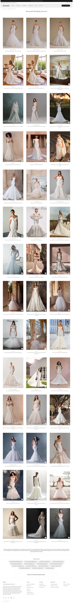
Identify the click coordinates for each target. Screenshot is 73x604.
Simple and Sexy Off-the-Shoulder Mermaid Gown (60, 277)
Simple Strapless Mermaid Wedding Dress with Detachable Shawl (60, 165)
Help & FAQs (28, 590)
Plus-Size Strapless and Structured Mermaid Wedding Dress (13, 88)
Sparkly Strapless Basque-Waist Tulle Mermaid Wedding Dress (13, 314)
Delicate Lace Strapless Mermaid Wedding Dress (59, 352)
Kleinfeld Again (41, 584)
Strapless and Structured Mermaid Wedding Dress (36, 88)
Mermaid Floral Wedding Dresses (29, 563)
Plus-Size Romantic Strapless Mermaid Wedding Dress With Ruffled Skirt (13, 542)
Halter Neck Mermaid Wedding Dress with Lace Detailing (36, 126)
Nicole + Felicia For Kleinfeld (13, 389)
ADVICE (36, 5)
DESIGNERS (18, 5)
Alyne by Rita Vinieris (60, 238)
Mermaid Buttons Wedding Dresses (44, 561)
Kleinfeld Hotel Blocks (42, 585)
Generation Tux (41, 587)
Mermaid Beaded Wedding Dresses (42, 563)
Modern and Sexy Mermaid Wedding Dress (13, 503)
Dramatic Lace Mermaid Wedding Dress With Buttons (59, 541)
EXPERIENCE (31, 5)
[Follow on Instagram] (5, 597)
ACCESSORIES (24, 5)
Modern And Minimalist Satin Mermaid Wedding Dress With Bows (59, 428)
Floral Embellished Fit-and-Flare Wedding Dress (13, 164)
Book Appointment (65, 5)
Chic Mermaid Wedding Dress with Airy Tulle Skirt (13, 51)
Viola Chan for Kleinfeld (13, 49)
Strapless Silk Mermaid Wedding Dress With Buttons (13, 466)
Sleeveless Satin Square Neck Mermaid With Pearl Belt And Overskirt (36, 315)
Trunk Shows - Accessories (55, 587)
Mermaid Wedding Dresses (50, 568)
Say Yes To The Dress (30, 587)
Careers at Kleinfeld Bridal (31, 584)
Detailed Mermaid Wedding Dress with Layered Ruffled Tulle (36, 51)
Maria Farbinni (60, 389)
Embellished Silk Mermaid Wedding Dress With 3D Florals (60, 466)
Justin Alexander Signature (60, 201)
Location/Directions (30, 592)
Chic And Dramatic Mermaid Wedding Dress (13, 390)
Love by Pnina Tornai (36, 201)
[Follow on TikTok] (13, 597)
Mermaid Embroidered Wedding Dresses (56, 563)
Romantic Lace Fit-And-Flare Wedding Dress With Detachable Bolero (60, 127)
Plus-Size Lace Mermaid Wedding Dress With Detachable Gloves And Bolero (36, 428)
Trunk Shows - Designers (54, 585)
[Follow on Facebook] (3, 597)
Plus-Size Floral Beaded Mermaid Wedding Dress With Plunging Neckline (13, 428)
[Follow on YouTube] (11, 597)
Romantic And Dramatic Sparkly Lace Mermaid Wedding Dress (60, 314)
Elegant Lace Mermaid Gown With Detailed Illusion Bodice (36, 466)
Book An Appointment (54, 584)
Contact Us (28, 589)
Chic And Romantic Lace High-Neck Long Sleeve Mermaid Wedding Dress (36, 353)
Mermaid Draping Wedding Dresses (58, 561)
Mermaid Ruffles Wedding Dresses (24, 568)
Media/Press (29, 585)
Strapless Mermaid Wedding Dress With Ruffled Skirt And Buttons (36, 504)
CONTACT (40, 5)
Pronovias (36, 163)
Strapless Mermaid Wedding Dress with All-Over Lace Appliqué (13, 126)
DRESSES (12, 5)
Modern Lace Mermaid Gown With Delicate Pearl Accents (60, 390)
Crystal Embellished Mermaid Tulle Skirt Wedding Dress (13, 352)
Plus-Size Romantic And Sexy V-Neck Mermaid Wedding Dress (60, 503)
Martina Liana (36, 389)
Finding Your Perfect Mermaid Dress (36, 574)
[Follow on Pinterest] (8, 597)
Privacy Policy (65, 585)
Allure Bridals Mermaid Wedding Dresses (16, 561)
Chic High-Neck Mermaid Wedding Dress (36, 164)
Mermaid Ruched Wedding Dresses (37, 568)
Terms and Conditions (66, 584)
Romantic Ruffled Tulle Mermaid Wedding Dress (36, 277)
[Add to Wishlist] (22, 47)
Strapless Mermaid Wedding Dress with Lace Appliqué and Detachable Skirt (60, 89)
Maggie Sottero (13, 163)
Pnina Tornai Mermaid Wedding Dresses (31, 561)
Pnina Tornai (13, 201)
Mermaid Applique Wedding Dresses (16, 563)
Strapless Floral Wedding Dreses (36, 390)
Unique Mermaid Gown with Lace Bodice (59, 51)
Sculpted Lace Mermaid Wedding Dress (13, 277)
